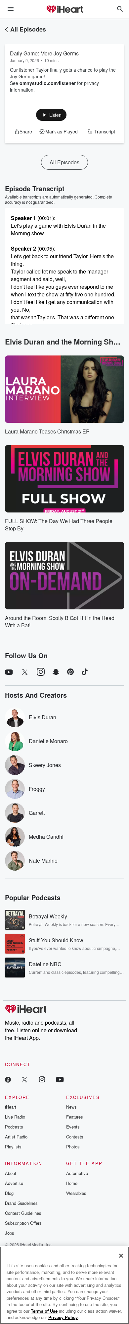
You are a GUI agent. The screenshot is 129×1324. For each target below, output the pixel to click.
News (71, 1107)
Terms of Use (44, 1311)
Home (71, 1183)
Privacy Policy (63, 1317)
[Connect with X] (24, 1079)
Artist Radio (16, 1136)
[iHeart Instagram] (42, 1079)
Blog (9, 1193)
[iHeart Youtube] (60, 1079)
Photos (73, 1146)
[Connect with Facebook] (8, 1079)
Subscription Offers (23, 1223)
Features (74, 1117)
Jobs (9, 1233)
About (10, 1173)
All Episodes (28, 29)
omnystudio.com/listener (48, 83)
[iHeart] (64, 9)
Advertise (14, 1183)
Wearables (76, 1193)
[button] (51, 115)
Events (73, 1127)
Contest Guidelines (23, 1213)
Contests (74, 1136)
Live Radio (15, 1117)
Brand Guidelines (21, 1203)
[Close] (121, 1255)
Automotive (77, 1173)
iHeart (10, 1107)
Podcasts (14, 1127)
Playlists (13, 1146)
